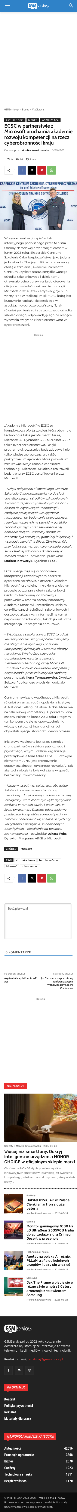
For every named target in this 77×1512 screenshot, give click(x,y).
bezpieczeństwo (49, 860)
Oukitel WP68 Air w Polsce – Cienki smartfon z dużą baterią (49, 1204)
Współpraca (38, 109)
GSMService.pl (11, 109)
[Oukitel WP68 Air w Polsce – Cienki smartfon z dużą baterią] (13, 1203)
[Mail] (19, 1370)
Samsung (32, 1278)
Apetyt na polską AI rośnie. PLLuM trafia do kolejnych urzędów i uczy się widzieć (49, 1260)
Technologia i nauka (38, 1252)
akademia (28, 860)
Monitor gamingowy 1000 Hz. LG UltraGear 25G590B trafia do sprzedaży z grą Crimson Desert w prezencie (50, 1232)
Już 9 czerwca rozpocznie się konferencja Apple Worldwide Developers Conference (57, 983)
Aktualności (15, 120)
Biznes (25, 109)
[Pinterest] (41, 170)
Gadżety (8, 1146)
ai (17, 860)
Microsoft (26, 848)
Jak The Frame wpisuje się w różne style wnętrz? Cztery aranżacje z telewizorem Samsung (50, 1288)
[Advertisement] (38, 57)
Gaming (31, 1222)
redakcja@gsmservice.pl (45, 1359)
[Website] (29, 1370)
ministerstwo (30, 866)
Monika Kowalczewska (35, 150)
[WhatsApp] (51, 170)
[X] (32, 170)
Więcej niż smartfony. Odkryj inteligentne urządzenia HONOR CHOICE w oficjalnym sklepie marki (39, 1156)
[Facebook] (22, 170)
